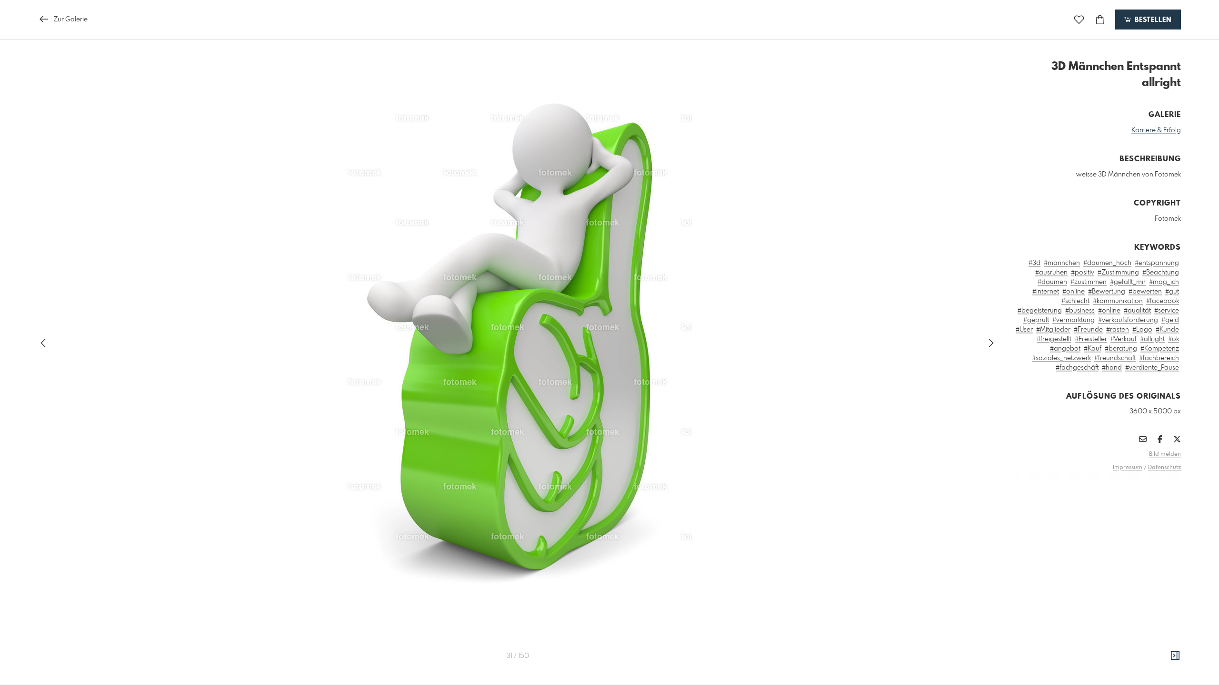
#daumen (1052, 282)
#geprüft (1036, 320)
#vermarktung (1073, 320)
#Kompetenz (1159, 348)
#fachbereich (1159, 358)
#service (1166, 310)
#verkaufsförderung (1128, 320)
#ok (1173, 339)
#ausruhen (1051, 272)
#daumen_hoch (1107, 263)
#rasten (1117, 329)
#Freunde (1088, 329)
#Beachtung (1160, 272)
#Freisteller (1091, 339)
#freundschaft (1115, 358)
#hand (1112, 367)
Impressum (1127, 467)
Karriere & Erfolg (1156, 130)
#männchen (1062, 263)
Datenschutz (1164, 467)
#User (1024, 329)
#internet (1045, 291)
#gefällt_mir (1128, 282)
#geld (1170, 320)
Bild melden (1165, 454)
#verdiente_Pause (1152, 367)
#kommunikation (1118, 301)
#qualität (1137, 310)
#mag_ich (1164, 282)
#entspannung (1157, 263)
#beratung (1121, 348)
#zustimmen (1088, 282)
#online (1073, 291)
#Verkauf (1123, 339)
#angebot (1065, 348)
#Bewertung (1106, 291)
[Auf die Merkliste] (1079, 19)
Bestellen (1151, 20)
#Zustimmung (1118, 272)
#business (1080, 310)
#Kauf (1092, 348)
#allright (1152, 339)
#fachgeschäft (1077, 367)
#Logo (1142, 329)
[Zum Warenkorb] (1100, 19)
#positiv (1082, 272)
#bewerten (1145, 291)
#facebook (1162, 301)
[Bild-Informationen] (1175, 655)
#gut (1172, 291)
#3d (1034, 263)
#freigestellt (1054, 339)
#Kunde (1167, 329)
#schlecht (1075, 301)
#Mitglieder (1053, 329)
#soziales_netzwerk (1061, 358)
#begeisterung (1040, 310)
